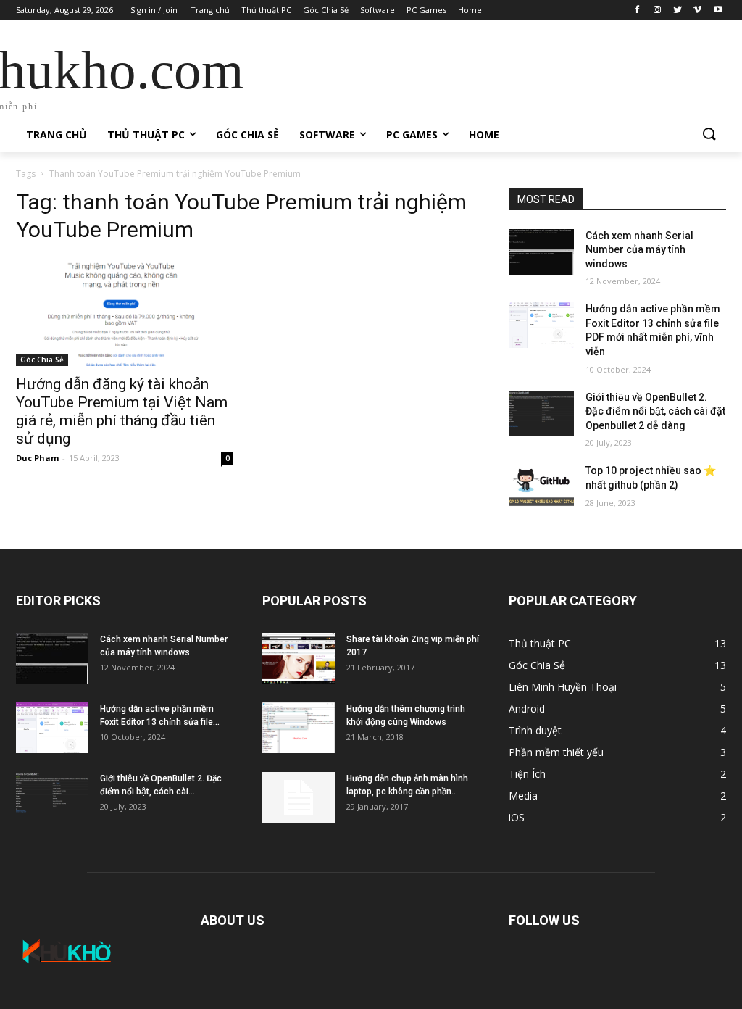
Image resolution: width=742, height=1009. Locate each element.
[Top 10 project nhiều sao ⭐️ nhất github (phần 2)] (541, 487)
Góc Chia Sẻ (42, 359)
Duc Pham (37, 457)
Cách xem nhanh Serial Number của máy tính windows (639, 250)
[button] (708, 134)
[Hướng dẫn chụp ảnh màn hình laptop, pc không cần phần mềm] (298, 797)
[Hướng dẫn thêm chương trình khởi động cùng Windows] (298, 727)
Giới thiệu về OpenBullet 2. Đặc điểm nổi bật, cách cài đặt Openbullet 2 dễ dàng (655, 411)
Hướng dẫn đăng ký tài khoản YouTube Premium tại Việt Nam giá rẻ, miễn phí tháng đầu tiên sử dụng (122, 411)
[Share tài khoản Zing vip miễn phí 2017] (298, 658)
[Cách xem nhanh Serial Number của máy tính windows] (541, 252)
